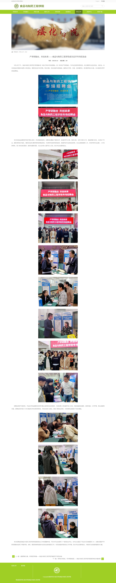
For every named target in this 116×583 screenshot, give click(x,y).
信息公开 (13, 565)
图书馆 (23, 565)
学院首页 (15, 11)
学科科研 (57, 11)
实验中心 (89, 11)
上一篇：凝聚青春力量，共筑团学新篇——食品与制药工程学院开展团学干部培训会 (38, 556)
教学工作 (46, 11)
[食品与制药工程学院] (29, 6)
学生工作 (78, 11)
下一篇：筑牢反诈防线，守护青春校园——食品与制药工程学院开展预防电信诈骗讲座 (77, 558)
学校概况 (25, 11)
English (97, 1)
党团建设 (68, 11)
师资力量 (36, 11)
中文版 (103, 1)
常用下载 (99, 11)
